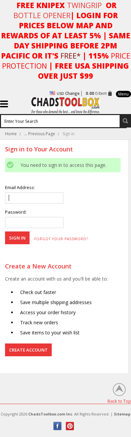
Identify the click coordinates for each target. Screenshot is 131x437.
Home (11, 134)
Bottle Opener (42, 15)
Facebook (57, 426)
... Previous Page (39, 134)
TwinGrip (84, 5)
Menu (123, 94)
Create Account (28, 350)
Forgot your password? (61, 238)
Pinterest (70, 426)
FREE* (70, 55)
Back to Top (119, 401)
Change (72, 93)
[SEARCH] (125, 121)
